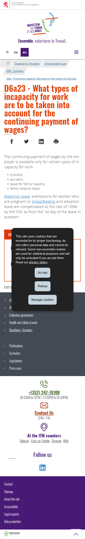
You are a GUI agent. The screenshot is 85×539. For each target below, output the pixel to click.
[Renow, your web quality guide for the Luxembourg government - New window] (12, 533)
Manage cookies (42, 299)
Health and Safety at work (23, 322)
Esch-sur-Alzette (40, 440)
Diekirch (24, 440)
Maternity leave (17, 196)
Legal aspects (11, 514)
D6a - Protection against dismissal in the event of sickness (41, 78)
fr (7, 52)
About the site (11, 499)
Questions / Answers (27, 63)
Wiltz (65, 440)
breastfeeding (43, 201)
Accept (42, 272)
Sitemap (8, 491)
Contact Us (44, 412)
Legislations (15, 360)
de (16, 52)
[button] (76, 52)
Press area (15, 368)
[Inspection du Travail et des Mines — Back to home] (42, 24)
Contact (8, 484)
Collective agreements (21, 315)
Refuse (42, 286)
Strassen (56, 440)
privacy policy (38, 262)
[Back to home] (7, 63)
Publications (16, 345)
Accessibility (11, 506)
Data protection (12, 521)
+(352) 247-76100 (44, 392)
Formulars (14, 353)
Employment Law (55, 63)
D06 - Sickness (15, 71)
